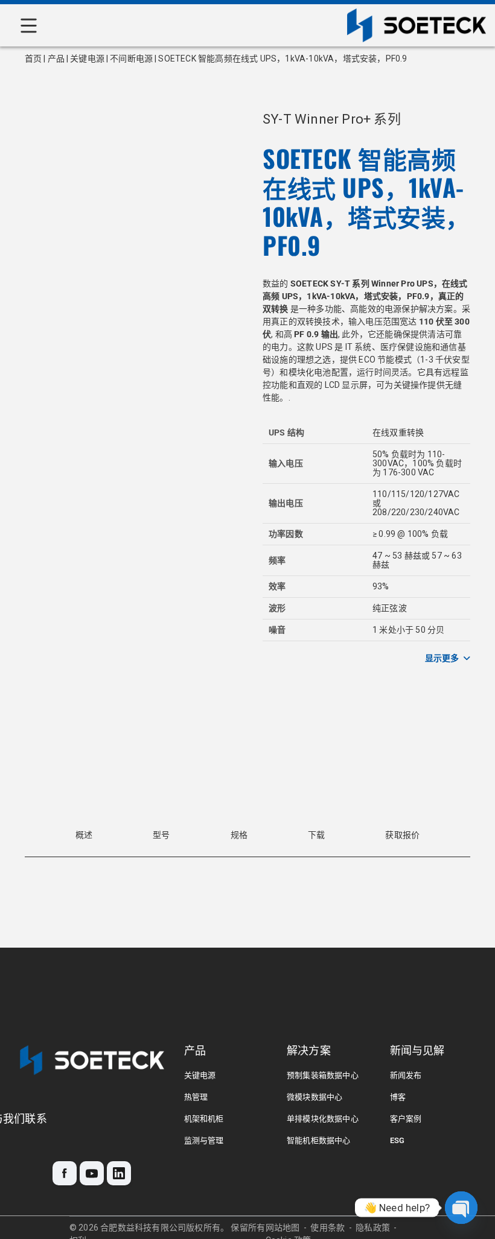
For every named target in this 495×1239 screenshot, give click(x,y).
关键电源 (87, 58)
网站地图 (283, 1227)
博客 (398, 1096)
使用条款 (327, 1227)
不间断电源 (131, 58)
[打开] (28, 25)
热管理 (196, 1096)
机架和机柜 (204, 1118)
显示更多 (442, 658)
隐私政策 (373, 1227)
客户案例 (406, 1118)
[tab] (84, 835)
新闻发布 (406, 1075)
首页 (33, 58)
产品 (56, 58)
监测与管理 (204, 1140)
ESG (397, 1140)
